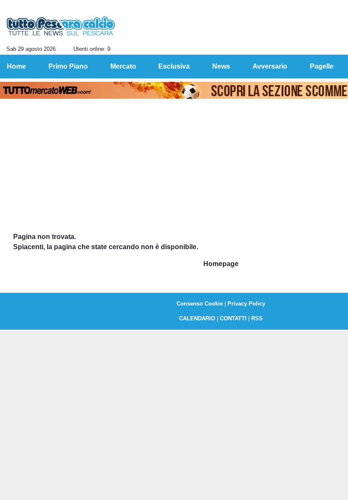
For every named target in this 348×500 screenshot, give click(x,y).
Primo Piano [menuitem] (68, 66)
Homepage (221, 263)
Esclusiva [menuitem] (174, 66)
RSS (257, 318)
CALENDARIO (197, 318)
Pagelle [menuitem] (322, 66)
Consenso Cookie (200, 303)
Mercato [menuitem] (123, 66)
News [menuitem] (221, 66)
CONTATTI (233, 318)
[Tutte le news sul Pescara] (60, 26)
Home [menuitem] (16, 66)
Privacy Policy (246, 303)
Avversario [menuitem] (270, 66)
